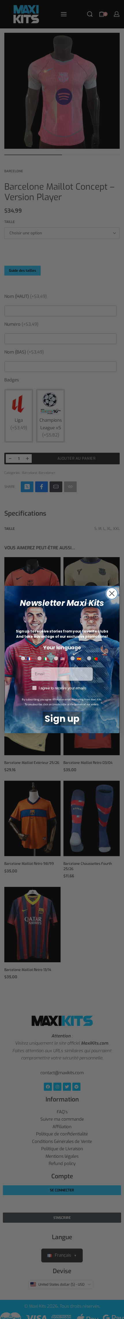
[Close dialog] (112, 593)
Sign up (62, 718)
